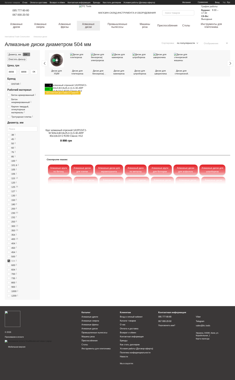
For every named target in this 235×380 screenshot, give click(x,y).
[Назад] (44, 63)
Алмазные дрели (16, 25)
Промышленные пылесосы (117, 25)
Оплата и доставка (38, 2)
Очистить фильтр (16, 59)
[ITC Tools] (12, 319)
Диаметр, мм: (15, 54)
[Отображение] (224, 43)
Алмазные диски (88, 25)
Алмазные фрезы (65, 25)
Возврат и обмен (57, 2)
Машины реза (145, 25)
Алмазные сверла (40, 25)
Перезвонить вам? (166, 325)
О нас (24, 2)
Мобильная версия (16, 347)
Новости (124, 356)
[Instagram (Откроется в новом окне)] (36, 13)
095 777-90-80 (20, 10)
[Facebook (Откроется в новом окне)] (40, 13)
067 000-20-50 (20, 14)
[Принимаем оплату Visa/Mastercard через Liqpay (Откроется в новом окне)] (28, 341)
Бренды (96, 2)
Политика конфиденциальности (135, 352)
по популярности (186, 43)
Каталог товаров (12, 2)
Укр (224, 2)
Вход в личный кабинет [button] (131, 317)
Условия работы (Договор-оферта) (139, 2)
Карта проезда (202, 339)
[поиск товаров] (191, 12)
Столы (186, 25)
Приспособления (167, 25)
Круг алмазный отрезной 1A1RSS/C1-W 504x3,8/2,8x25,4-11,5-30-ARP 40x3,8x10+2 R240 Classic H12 (66, 133)
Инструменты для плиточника (211, 25)
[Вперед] (230, 63)
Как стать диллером (112, 2)
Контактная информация (79, 2)
